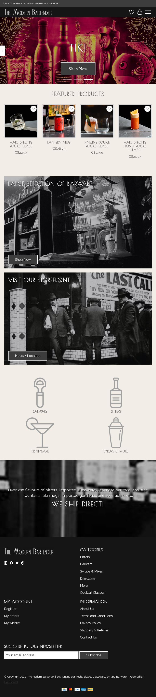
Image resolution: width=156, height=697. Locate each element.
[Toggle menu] (148, 12)
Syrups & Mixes (116, 451)
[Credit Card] (64, 690)
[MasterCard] (70, 690)
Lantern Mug (59, 142)
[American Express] (83, 690)
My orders (11, 616)
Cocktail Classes (92, 593)
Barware (40, 411)
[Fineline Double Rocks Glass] (97, 121)
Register (10, 609)
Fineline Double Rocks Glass (97, 144)
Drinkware (40, 451)
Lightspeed (11, 682)
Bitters (116, 411)
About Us (87, 609)
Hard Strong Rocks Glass (21, 144)
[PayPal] (90, 690)
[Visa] (77, 690)
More (84, 585)
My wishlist (12, 623)
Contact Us (88, 637)
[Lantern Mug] (59, 121)
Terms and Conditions (96, 616)
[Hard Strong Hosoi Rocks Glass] (135, 121)
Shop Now (78, 68)
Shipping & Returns (94, 630)
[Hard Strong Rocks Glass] (21, 121)
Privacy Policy (90, 623)
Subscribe (93, 655)
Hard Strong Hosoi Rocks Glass (135, 146)
